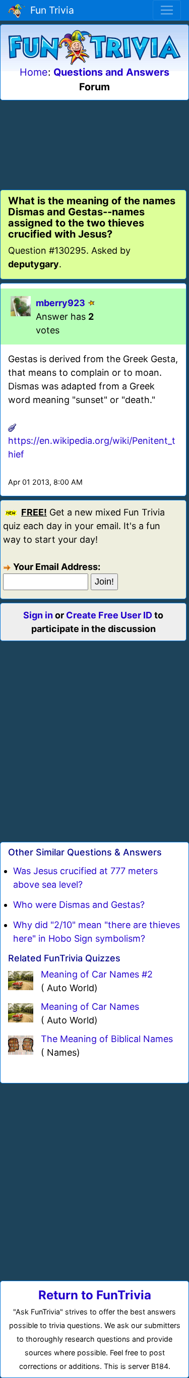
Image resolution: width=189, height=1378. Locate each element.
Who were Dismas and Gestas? (79, 904)
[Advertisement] (94, 143)
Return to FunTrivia (94, 1295)
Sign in (38, 615)
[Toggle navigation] (167, 10)
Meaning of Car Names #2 (97, 974)
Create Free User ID (109, 615)
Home (34, 72)
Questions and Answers (111, 72)
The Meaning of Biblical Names (107, 1039)
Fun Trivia (49, 10)
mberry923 (60, 303)
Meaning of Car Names (90, 1006)
